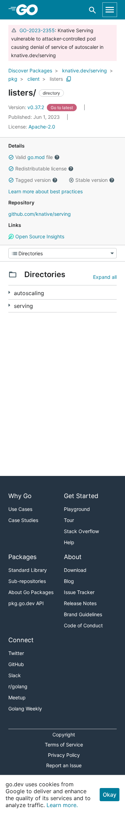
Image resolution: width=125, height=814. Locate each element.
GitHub (16, 664)
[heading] (29, 9)
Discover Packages (30, 70)
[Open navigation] (110, 10)
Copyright (63, 734)
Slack (14, 675)
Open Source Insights (39, 236)
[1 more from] (9, 292)
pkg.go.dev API (26, 603)
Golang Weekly (25, 708)
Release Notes (80, 603)
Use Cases (20, 509)
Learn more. (62, 805)
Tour (69, 520)
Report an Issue (64, 765)
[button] (11, 157)
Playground (77, 509)
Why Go (20, 495)
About (73, 556)
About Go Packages (30, 592)
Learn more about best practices (45, 191)
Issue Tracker (79, 592)
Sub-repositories (27, 581)
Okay (109, 794)
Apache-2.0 (41, 127)
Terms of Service (64, 744)
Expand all (105, 277)
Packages (22, 556)
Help (69, 542)
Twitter (16, 653)
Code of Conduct (83, 625)
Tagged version (33, 180)
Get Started (81, 495)
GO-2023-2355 (37, 30)
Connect (21, 640)
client (33, 79)
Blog (69, 581)
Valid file (34, 157)
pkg (12, 79)
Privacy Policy (64, 755)
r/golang (17, 686)
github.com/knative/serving (39, 214)
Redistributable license (41, 168)
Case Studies (23, 520)
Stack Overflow (81, 531)
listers (56, 79)
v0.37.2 (26, 107)
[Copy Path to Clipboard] (69, 79)
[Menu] (62, 253)
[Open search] (92, 10)
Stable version (91, 180)
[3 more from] (9, 305)
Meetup (17, 697)
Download (75, 570)
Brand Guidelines (83, 614)
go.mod (36, 157)
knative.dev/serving (84, 70)
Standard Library (27, 570)
